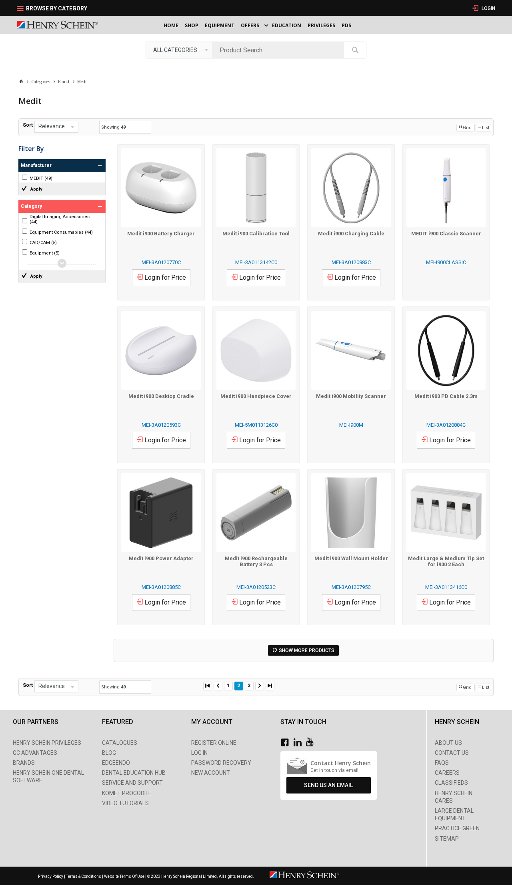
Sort (28, 125)
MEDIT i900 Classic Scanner (446, 234)
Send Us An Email (328, 785)
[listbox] (179, 50)
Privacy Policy (51, 876)
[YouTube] (312, 742)
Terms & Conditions (83, 876)
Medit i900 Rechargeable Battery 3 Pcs (256, 561)
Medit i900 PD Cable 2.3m (446, 396)
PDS (346, 25)
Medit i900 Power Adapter (161, 558)
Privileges (321, 25)
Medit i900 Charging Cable (351, 234)
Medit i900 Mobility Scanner (351, 396)
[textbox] (280, 50)
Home (171, 25)
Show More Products (306, 650)
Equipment (219, 25)
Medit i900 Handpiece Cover (256, 396)
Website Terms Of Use (124, 876)
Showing (113, 127)
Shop (191, 25)
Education (286, 25)
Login (487, 8)
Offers (250, 25)
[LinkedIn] (299, 742)
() (41, 178)
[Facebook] (286, 742)
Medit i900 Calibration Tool (256, 234)
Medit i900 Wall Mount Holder (351, 558)
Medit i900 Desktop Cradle (161, 396)
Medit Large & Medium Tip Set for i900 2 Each (446, 561)
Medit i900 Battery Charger (161, 234)
